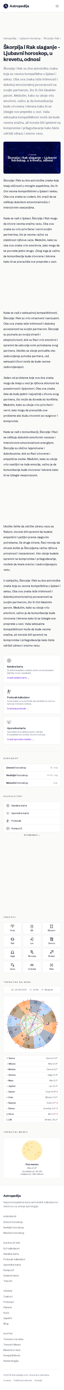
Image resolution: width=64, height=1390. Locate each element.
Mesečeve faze (11, 1350)
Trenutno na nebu (13, 1339)
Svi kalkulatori (11, 1248)
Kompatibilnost (11, 1355)
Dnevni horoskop (13, 1222)
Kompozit (8, 1270)
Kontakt (38, 1380)
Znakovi (8, 1296)
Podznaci (8, 1302)
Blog (6, 1323)
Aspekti (7, 1318)
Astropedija (9, 38)
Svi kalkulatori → (32, 835)
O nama (7, 1380)
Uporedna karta (12, 1264)
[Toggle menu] (57, 6)
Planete (7, 1307)
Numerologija (10, 1360)
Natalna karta (11, 1253)
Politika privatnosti (23, 1380)
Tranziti (7, 1281)
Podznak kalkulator (14, 1259)
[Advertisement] (33, 26)
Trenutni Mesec (12, 1344)
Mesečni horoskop (13, 1232)
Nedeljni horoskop (13, 1227)
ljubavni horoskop (30, 38)
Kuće (6, 1312)
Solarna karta (11, 1275)
